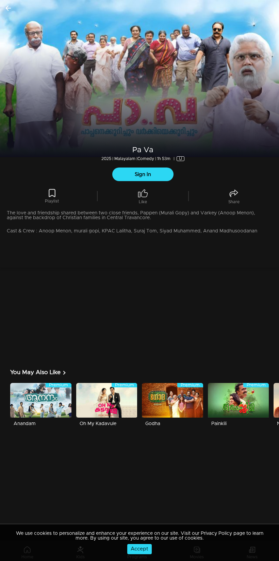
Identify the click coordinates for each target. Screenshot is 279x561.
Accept (139, 548)
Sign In (143, 174)
